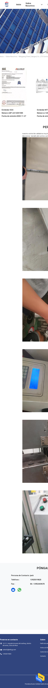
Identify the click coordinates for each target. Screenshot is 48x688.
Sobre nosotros (11, 56)
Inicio (2, 56)
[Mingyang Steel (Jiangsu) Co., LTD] (6, 4)
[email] (13, 590)
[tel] (26, 590)
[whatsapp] (19, 590)
